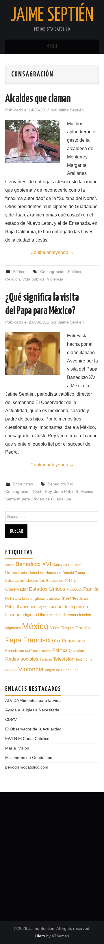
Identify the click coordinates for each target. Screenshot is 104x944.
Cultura (76, 565)
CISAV (11, 719)
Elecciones (35, 580)
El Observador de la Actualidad (33, 729)
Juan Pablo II (66, 491)
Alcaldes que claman (38, 99)
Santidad (46, 659)
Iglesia (27, 599)
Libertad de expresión (67, 606)
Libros (43, 615)
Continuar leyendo (52, 252)
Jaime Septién (52, 15)
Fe (7, 598)
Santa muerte (17, 499)
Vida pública (33, 279)
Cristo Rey (42, 491)
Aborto (9, 565)
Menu (52, 46)
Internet (70, 598)
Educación (14, 580)
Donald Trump (73, 573)
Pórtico (19, 271)
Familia (91, 589)
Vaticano (11, 670)
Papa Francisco (29, 640)
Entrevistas (23, 484)
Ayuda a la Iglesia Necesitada (32, 710)
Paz (57, 641)
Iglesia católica (47, 598)
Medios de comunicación (70, 615)
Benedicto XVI (60, 484)
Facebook (74, 590)
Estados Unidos (47, 589)
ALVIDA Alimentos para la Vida (33, 700)
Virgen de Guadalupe (51, 499)
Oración (82, 627)
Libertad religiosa (21, 614)
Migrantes (13, 628)
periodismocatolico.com (26, 767)
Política (74, 271)
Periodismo (73, 640)
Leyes (42, 607)
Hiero (40, 936)
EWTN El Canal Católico (27, 738)
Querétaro (77, 650)
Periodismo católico (21, 651)
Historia (15, 598)
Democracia (16, 572)
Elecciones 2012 (59, 580)
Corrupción (61, 565)
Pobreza (45, 651)
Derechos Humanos (44, 573)
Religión (12, 279)
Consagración (53, 271)
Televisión (63, 659)
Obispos (67, 628)
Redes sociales (21, 659)
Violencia (55, 279)
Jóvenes (28, 606)
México (86, 491)
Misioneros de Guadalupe (28, 757)
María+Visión (17, 748)
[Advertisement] (52, 854)
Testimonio (83, 659)
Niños (54, 628)
